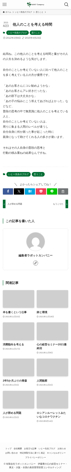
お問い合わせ (11, 453)
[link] (35, 263)
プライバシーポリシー (35, 457)
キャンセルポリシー (56, 453)
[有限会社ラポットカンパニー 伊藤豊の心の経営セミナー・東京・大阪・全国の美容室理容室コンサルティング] (35, 4)
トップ (8, 448)
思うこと (36, 32)
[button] (8, 191)
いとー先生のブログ (17, 32)
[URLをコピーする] (63, 191)
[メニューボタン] (4, 4)
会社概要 (18, 448)
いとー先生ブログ (47, 448)
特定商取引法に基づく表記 (32, 453)
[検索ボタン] (66, 4)
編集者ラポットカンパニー (36, 255)
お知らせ (62, 448)
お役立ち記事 (30, 448)
